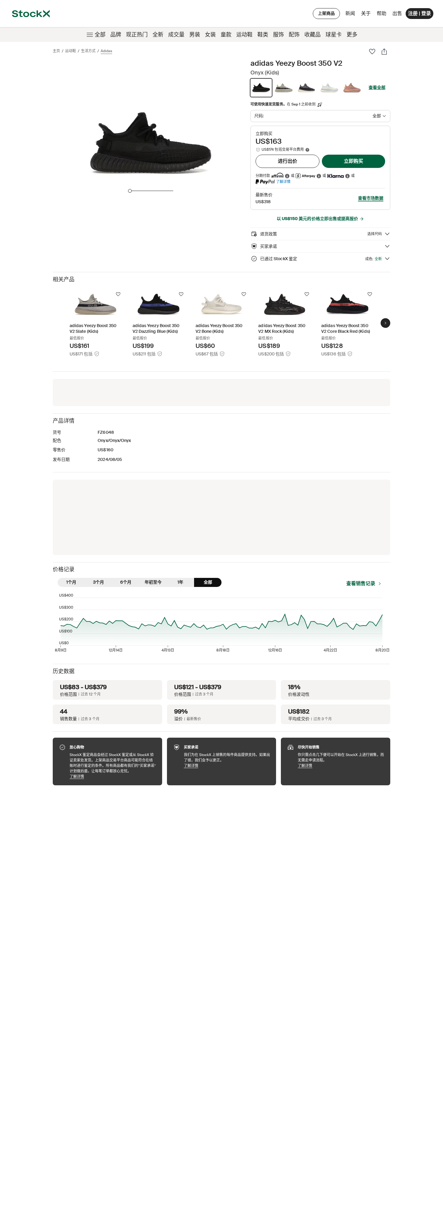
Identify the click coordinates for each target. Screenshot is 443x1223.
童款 (226, 34)
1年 (180, 582)
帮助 (381, 13)
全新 (157, 34)
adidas (106, 51)
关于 (367, 15)
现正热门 (137, 34)
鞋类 (262, 34)
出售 (397, 13)
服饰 (278, 34)
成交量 (176, 34)
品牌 (115, 34)
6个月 (125, 582)
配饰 (294, 34)
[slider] (130, 191)
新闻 (350, 13)
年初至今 (153, 582)
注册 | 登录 (419, 13)
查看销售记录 (360, 583)
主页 (56, 51)
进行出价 (287, 161)
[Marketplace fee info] (307, 149)
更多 (352, 34)
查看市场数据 (370, 198)
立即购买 (353, 161)
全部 (100, 34)
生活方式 (88, 51)
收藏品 (312, 34)
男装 (194, 34)
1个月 (71, 582)
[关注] (118, 294)
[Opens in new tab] (287, 176)
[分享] (384, 52)
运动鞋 (244, 34)
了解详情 (283, 181)
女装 (210, 34)
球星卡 (333, 34)
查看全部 (377, 87)
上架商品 (326, 13)
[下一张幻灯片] (385, 323)
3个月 (98, 582)
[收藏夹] (372, 52)
